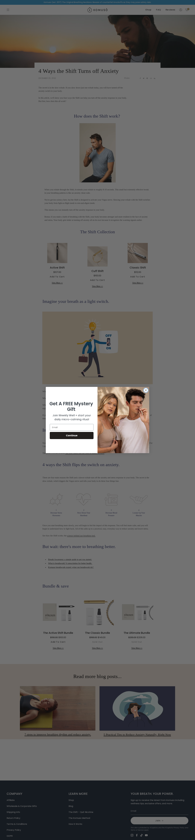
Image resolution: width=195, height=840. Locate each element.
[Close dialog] (146, 390)
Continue (71, 435)
